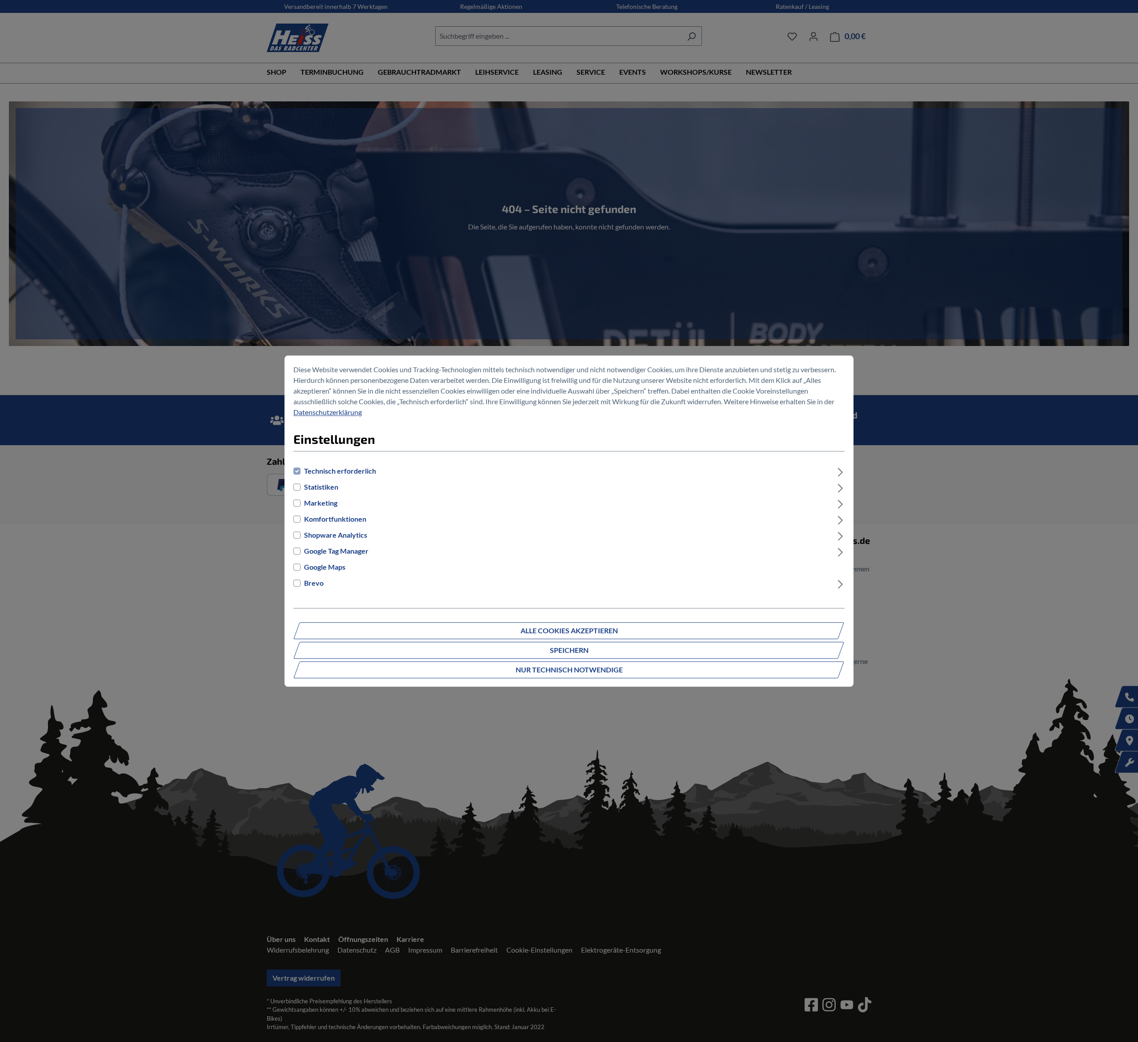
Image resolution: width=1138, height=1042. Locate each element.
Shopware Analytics (335, 535)
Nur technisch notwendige (569, 669)
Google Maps (324, 567)
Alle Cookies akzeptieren (569, 630)
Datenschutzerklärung (327, 412)
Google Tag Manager (336, 551)
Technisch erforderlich (340, 471)
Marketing (320, 503)
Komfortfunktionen (335, 519)
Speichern (569, 650)
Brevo (314, 583)
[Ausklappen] (840, 471)
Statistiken (321, 487)
